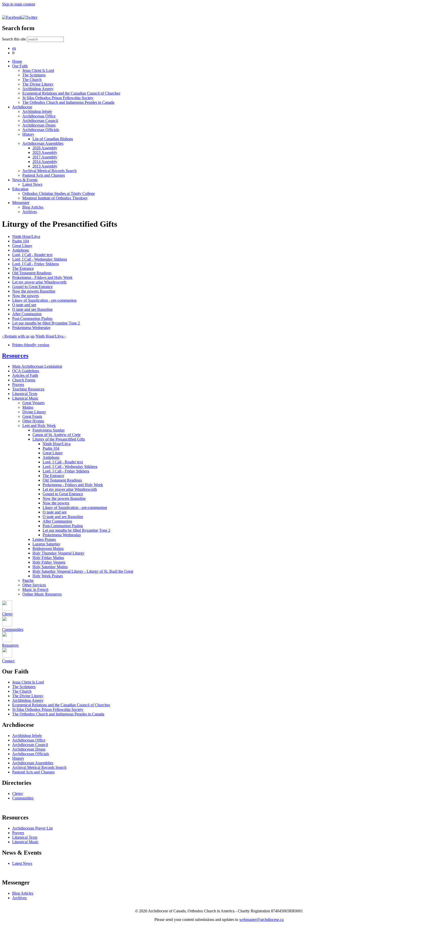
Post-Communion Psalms (32, 318)
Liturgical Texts (24, 394)
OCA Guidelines (25, 371)
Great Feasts (32, 416)
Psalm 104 (20, 241)
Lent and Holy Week (39, 425)
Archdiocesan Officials (40, 130)
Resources (15, 355)
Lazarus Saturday (46, 544)
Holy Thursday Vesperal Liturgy (58, 553)
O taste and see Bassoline (32, 309)
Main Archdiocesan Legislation (37, 366)
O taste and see (24, 305)
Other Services (34, 585)
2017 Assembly (44, 157)
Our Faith (20, 66)
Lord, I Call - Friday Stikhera (35, 264)
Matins (27, 407)
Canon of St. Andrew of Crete (56, 435)
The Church (32, 79)
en (14, 48)
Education (20, 189)
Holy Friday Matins (48, 557)
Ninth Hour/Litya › (50, 336)
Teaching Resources (28, 389)
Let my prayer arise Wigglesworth (39, 282)
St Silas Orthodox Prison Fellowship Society (58, 98)
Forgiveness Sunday (48, 430)
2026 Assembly (44, 148)
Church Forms (23, 380)
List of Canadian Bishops (52, 139)
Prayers (18, 384)
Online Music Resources (42, 594)
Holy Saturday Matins (50, 567)
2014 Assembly (44, 161)
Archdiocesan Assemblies (42, 143)
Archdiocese (22, 107)
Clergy (17, 793)
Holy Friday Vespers (48, 562)
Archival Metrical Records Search (49, 171)
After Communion (27, 314)
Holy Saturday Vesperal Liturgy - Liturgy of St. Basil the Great (82, 571)
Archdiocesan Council (40, 120)
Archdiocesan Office (39, 116)
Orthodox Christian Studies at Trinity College (58, 193)
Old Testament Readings (31, 273)
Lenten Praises (44, 539)
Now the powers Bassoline (33, 291)
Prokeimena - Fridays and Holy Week (42, 277)
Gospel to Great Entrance (32, 286)
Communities (22, 798)
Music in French (35, 589)
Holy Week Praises (47, 576)
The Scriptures (34, 75)
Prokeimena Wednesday (31, 327)
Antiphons (20, 250)
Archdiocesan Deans (39, 125)
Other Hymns (33, 421)
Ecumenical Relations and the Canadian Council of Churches (71, 93)
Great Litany (22, 245)
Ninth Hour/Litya (26, 236)
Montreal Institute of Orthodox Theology (55, 198)
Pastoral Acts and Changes (43, 175)
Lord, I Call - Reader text (32, 255)
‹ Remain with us (15, 336)
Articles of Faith (25, 375)
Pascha (27, 580)
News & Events (25, 180)
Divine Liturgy (34, 412)
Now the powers (25, 296)
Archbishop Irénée (37, 111)
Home (17, 61)
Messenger (20, 202)
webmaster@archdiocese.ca (261, 919)
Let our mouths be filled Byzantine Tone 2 (46, 323)
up (32, 336)
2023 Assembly (44, 152)
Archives (29, 212)
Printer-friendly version (30, 345)
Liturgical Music (25, 398)
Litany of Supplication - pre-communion (44, 300)
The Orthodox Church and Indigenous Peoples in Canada (68, 102)
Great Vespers (33, 403)
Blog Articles (32, 207)
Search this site (14, 39)
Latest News (32, 184)
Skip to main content (18, 4)
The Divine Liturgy (37, 84)
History (28, 134)
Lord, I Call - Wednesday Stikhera (39, 259)
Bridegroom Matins (48, 548)
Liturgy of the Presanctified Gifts (58, 439)
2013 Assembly (44, 166)
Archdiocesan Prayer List (32, 828)
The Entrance (23, 268)
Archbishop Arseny (37, 89)
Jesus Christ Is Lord (38, 70)
